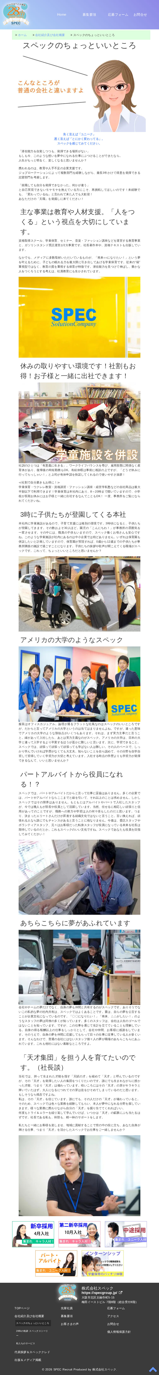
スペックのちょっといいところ (32, 1323)
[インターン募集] (103, 1275)
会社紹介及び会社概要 (29, 1316)
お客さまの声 (70, 1324)
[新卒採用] (33, 1246)
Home (61, 14)
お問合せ (140, 14)
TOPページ (22, 1308)
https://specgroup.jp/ (100, 1293)
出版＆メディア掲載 (27, 1360)
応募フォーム (118, 14)
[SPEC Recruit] (16, 26)
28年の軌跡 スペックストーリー (32, 1333)
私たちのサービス (25, 1343)
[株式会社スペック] (67, 1300)
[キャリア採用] (126, 1246)
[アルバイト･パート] (56, 1275)
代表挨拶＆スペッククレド (32, 1352)
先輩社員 (67, 1308)
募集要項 (89, 14)
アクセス (113, 1316)
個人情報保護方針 (119, 1331)
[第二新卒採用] (79, 1246)
